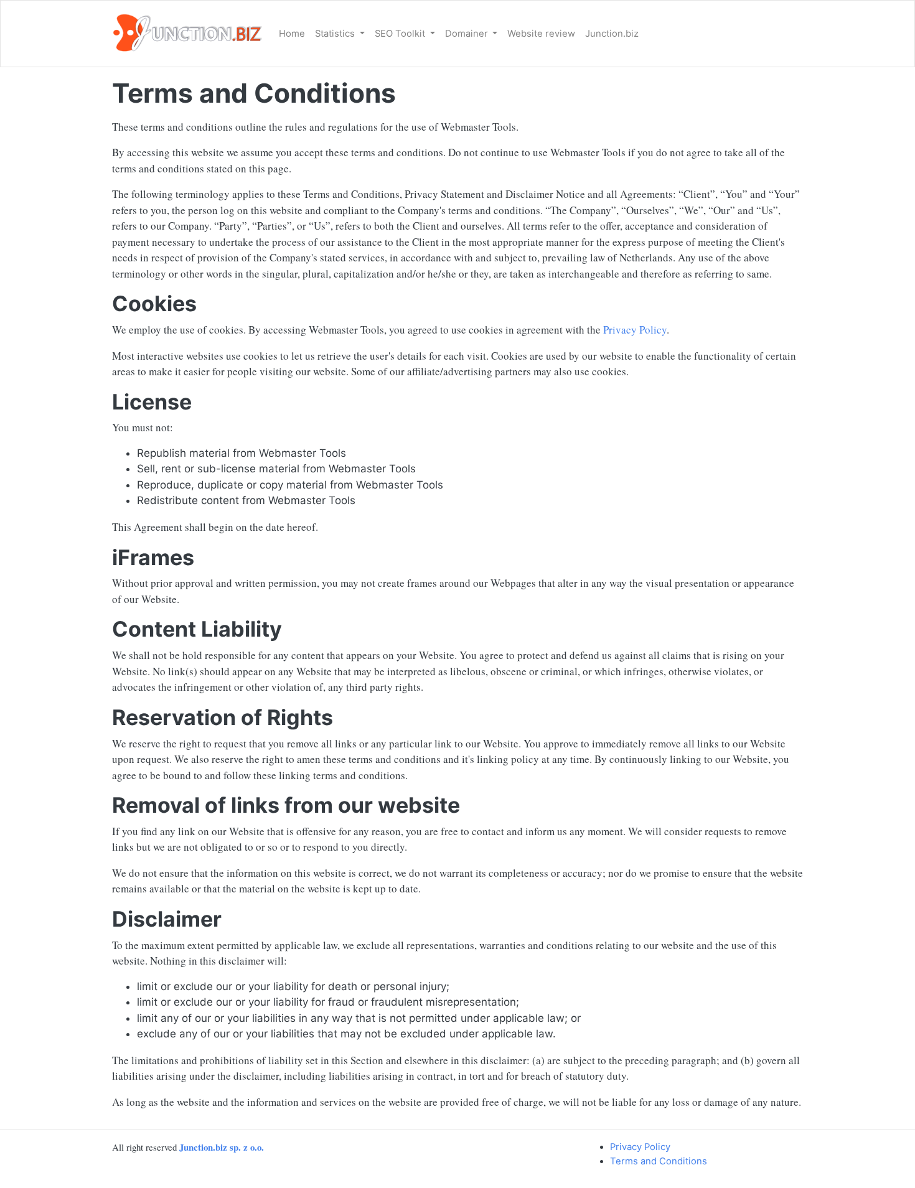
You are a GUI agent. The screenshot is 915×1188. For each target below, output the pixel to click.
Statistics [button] (336, 33)
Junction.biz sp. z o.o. (221, 1147)
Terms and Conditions (658, 1161)
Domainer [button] (467, 33)
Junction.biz (612, 33)
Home (292, 33)
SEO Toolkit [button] (401, 33)
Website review (541, 33)
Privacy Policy (635, 329)
